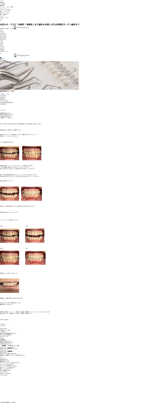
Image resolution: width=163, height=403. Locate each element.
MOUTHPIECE (3, 37)
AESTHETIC (2, 33)
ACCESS (2, 44)
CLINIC (1, 42)
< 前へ (1, 325)
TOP (1, 30)
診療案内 (2, 2)
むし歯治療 (2, 4)
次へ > (4, 325)
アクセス (2, 16)
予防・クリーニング (4, 11)
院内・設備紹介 (3, 14)
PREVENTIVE (3, 39)
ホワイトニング (3, 8)
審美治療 (2, 5)
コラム (1, 19)
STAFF (1, 41)
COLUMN (2, 47)
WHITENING (3, 36)
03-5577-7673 (5, 51)
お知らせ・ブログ (4, 17)
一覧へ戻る (2, 324)
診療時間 (2, 50)
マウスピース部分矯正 (5, 10)
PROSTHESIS (3, 34)
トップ (1, 1)
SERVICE (2, 31)
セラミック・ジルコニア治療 (6, 7)
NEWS (1, 45)
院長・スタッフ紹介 (4, 13)
